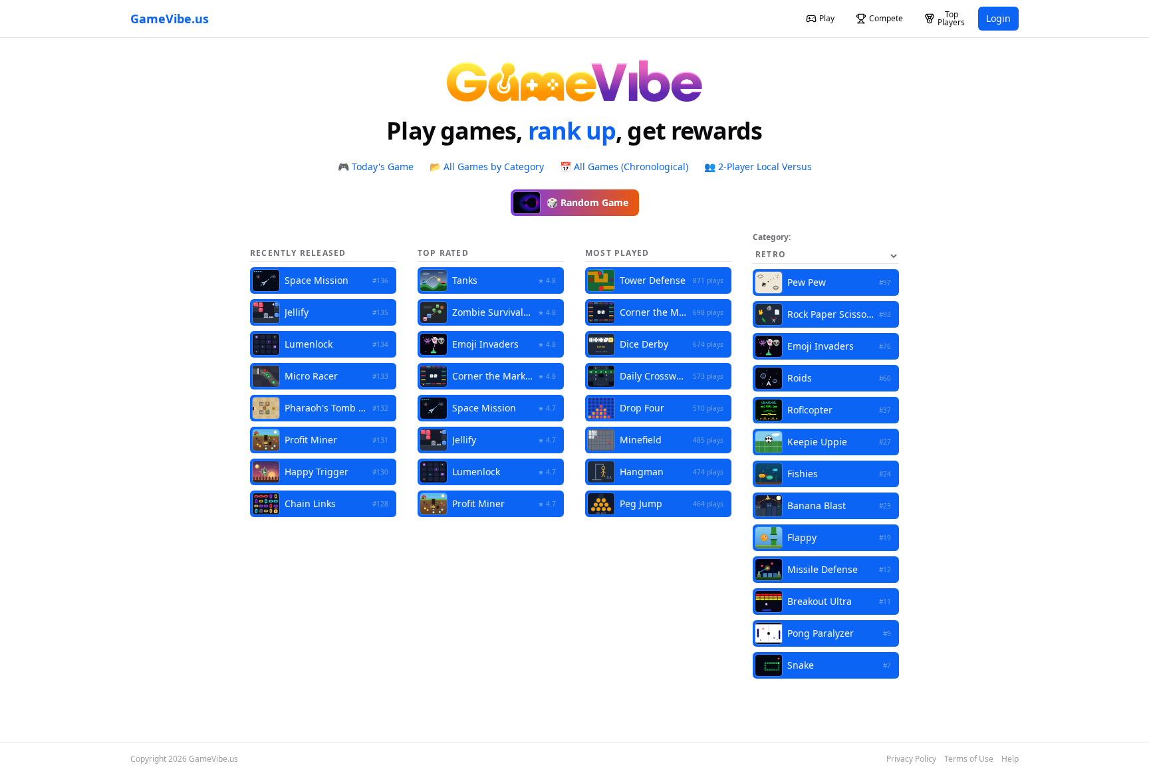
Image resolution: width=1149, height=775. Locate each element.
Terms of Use (968, 759)
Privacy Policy (911, 759)
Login (998, 18)
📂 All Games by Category (487, 166)
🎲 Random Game (587, 202)
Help (1010, 759)
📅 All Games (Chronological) (624, 166)
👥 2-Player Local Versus (758, 166)
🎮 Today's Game (376, 166)
